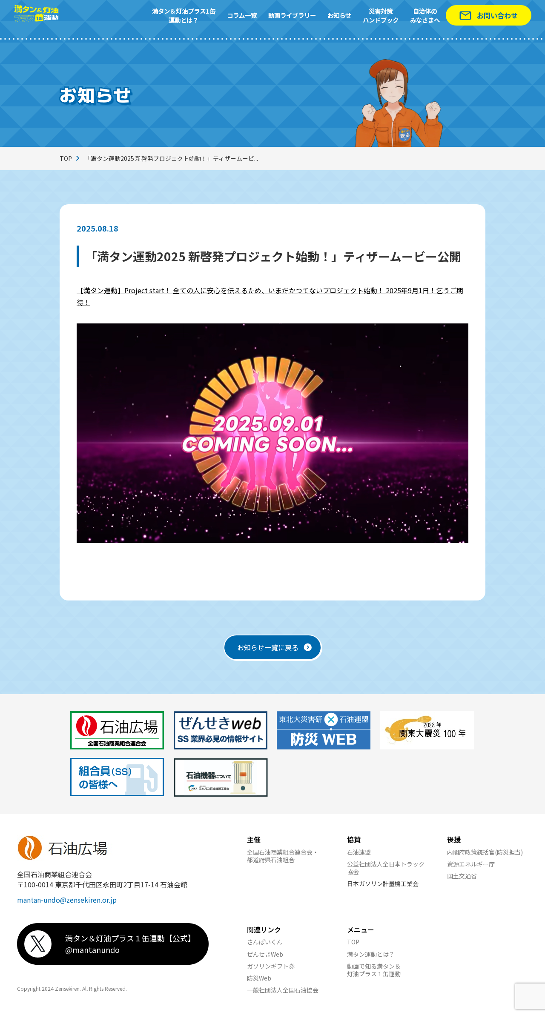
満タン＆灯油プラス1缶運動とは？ (183, 15)
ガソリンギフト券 (271, 966)
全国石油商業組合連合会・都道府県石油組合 (282, 856)
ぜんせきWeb (265, 954)
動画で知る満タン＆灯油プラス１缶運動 (374, 970)
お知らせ (339, 15)
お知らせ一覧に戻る (267, 647)
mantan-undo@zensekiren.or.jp (67, 900)
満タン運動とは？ (371, 954)
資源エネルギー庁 (471, 864)
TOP (66, 158)
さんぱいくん (265, 942)
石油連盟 (359, 852)
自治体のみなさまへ (425, 15)
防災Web (259, 978)
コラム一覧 (242, 15)
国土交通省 (462, 876)
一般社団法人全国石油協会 (282, 990)
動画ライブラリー (292, 15)
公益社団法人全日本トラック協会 (386, 868)
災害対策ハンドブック (381, 15)
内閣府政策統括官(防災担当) (485, 852)
